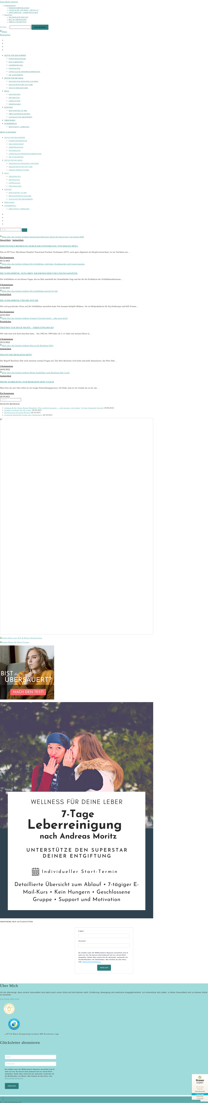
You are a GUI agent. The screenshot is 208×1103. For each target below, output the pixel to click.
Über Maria (9, 202)
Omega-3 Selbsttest (18, 22)
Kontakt (8, 189)
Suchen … (4, 27)
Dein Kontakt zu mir (18, 193)
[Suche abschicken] (24, 230)
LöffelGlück (14, 183)
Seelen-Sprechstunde (19, 170)
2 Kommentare (6, 339)
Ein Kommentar (7, 257)
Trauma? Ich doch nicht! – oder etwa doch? (27, 327)
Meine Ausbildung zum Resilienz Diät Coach (27, 382)
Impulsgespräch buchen (20, 196)
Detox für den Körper (14, 137)
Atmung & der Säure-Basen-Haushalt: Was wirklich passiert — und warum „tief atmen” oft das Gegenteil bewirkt (54, 408)
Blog (6, 173)
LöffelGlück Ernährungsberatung (25, 154)
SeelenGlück (15, 176)
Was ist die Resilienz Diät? (16, 354)
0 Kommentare (6, 284)
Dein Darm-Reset (16, 144)
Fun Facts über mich (9, 999)
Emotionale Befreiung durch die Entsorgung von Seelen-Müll (39, 246)
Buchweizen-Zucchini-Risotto (17, 412)
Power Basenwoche (18, 141)
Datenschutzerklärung (9, 1098)
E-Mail (81, 931)
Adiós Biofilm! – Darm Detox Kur (23, 12)
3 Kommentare (6, 366)
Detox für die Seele (13, 160)
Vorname (81, 941)
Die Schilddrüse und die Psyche (19, 300)
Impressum (7, 1097)
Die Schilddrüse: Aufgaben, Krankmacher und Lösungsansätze (39, 273)
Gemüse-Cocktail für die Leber (17, 410)
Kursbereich (10, 206)
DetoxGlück (14, 180)
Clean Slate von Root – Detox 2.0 (23, 10)
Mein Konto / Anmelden (19, 209)
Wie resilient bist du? (18, 17)
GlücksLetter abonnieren (21, 199)
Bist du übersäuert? (18, 19)
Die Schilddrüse (16, 157)
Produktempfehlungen (10, 5)
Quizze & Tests (8, 15)
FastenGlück (15, 150)
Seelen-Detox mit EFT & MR (20, 167)
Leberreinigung (16, 147)
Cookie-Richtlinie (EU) (10, 1099)
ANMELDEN (104, 968)
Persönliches (15, 186)
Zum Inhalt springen (9, 1)
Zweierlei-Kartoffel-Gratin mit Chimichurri (23, 415)
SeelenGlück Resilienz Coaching (24, 163)
